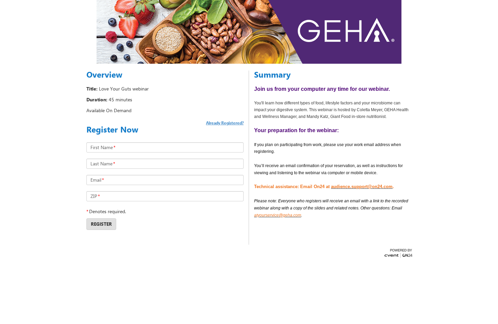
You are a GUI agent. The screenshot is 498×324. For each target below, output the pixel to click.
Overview (104, 74)
